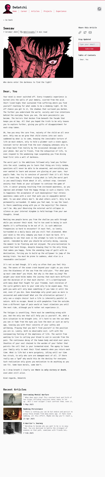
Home (15, 11)
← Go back (8, 20)
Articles (35, 11)
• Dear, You (83, 59)
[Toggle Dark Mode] (99, 9)
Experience (61, 11)
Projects (48, 11)
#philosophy (29, 32)
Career (24, 11)
